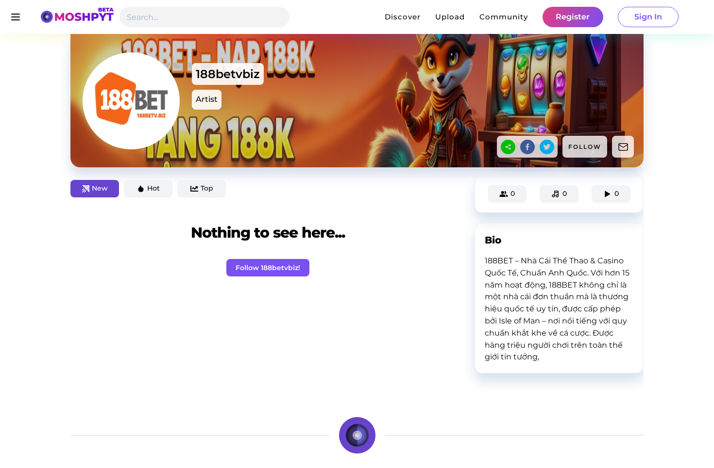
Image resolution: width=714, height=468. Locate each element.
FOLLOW (584, 146)
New (100, 188)
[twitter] (547, 147)
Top (207, 188)
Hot (153, 188)
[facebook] (527, 147)
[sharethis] (508, 147)
